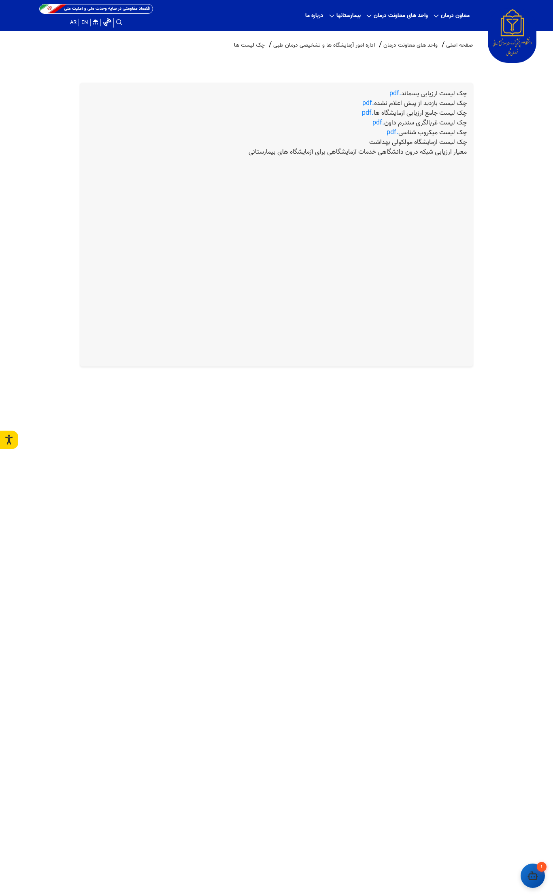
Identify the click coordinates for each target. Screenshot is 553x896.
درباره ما (314, 15)
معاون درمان (455, 15)
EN (84, 23)
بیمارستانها (348, 15)
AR (73, 23)
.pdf (428, 93)
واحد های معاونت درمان (401, 15)
